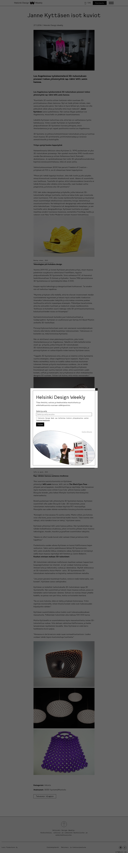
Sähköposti (41, 411)
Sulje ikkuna (87, 432)
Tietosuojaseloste (43, 420)
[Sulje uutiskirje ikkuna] (96, 389)
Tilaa (40, 424)
